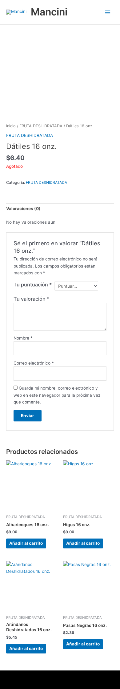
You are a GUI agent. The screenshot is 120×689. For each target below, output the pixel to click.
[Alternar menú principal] (108, 12)
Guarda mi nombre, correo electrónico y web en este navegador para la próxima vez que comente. (57, 395)
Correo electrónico (34, 363)
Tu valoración (32, 299)
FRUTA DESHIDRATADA (40, 126)
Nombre (23, 338)
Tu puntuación (33, 284)
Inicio (11, 126)
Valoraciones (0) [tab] (23, 208)
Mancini (49, 12)
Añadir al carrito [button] (26, 543)
